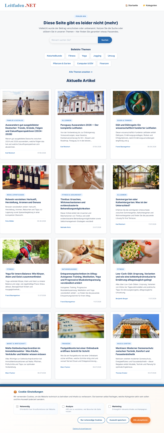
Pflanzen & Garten (62, 63)
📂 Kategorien (150, 5)
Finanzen (104, 63)
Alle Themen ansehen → (81, 72)
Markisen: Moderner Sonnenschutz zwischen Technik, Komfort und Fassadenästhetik (134, 351)
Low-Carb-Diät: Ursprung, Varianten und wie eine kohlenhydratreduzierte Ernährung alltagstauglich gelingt (136, 276)
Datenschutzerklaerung (82, 429)
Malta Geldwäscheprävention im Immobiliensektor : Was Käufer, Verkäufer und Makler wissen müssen (25, 351)
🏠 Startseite (131, 5)
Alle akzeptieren (140, 420)
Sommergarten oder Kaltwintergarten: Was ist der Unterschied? (131, 202)
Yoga (84, 56)
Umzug (111, 56)
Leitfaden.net (20, 6)
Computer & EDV (85, 63)
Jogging (97, 56)
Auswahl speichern (117, 420)
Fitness (71, 56)
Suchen (104, 40)
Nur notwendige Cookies (91, 420)
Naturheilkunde (54, 56)
